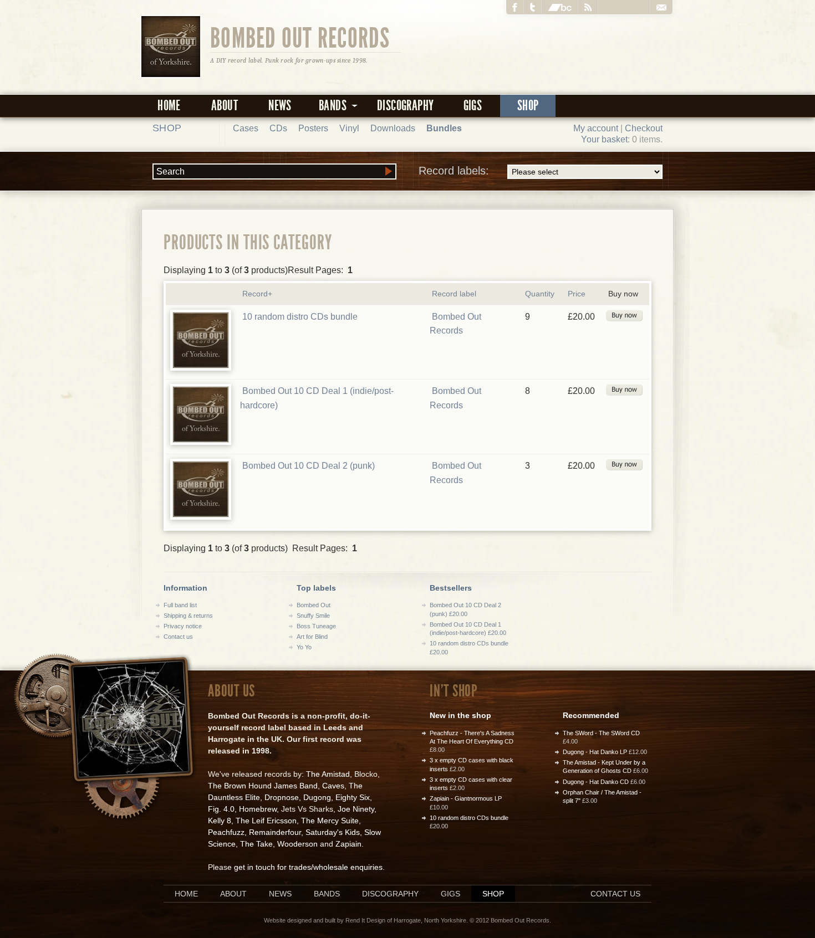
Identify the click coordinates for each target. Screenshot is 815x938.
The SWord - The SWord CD (601, 733)
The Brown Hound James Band (263, 785)
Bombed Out (313, 605)
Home (169, 105)
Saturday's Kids (332, 832)
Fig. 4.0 (221, 808)
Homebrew (258, 808)
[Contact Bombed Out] (661, 7)
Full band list (180, 605)
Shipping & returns (188, 615)
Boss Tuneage (316, 626)
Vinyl (349, 128)
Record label (454, 293)
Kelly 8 (219, 820)
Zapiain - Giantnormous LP (466, 798)
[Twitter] (533, 7)
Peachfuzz (226, 832)
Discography (405, 105)
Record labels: (454, 171)
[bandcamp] (560, 7)
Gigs (472, 105)
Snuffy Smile (313, 615)
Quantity (539, 293)
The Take (256, 843)
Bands (327, 893)
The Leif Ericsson (266, 820)
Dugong (317, 797)
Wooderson (297, 843)
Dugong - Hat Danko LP (595, 752)
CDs (278, 128)
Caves (333, 785)
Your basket (604, 139)
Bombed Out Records (300, 37)
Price (576, 293)
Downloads (392, 128)
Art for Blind (312, 636)
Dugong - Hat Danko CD (596, 781)
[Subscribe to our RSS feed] (588, 7)
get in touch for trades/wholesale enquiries (308, 867)
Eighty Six (352, 797)
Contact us (178, 636)
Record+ (257, 293)
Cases (245, 128)
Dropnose (281, 797)
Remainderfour (275, 832)
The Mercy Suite (330, 820)
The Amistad (328, 774)
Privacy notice (183, 626)
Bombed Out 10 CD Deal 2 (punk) (308, 465)
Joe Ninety (356, 808)
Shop (528, 105)
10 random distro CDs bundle (300, 316)
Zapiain (348, 843)
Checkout (644, 128)
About (224, 105)
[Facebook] (515, 7)
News (280, 105)
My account (595, 128)
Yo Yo (304, 647)
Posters (313, 128)
